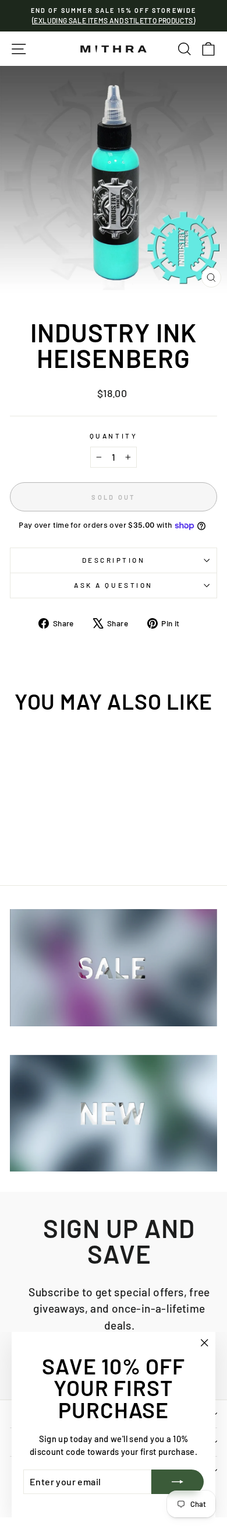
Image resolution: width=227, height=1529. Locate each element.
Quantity (113, 436)
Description (114, 560)
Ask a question (113, 585)
